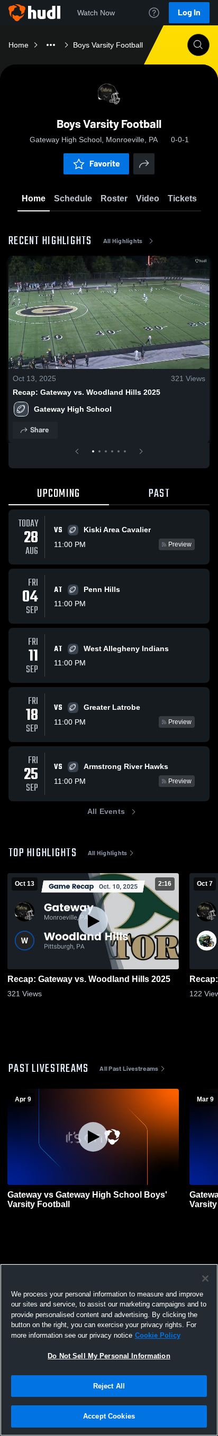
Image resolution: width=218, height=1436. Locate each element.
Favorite (104, 163)
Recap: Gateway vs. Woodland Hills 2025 (86, 392)
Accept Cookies (109, 1416)
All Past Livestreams (128, 1068)
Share (39, 430)
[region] (109, 1350)
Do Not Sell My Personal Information (109, 1356)
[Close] (205, 1278)
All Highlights (123, 241)
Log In (189, 12)
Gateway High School (73, 409)
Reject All (109, 1386)
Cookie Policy (157, 1335)
